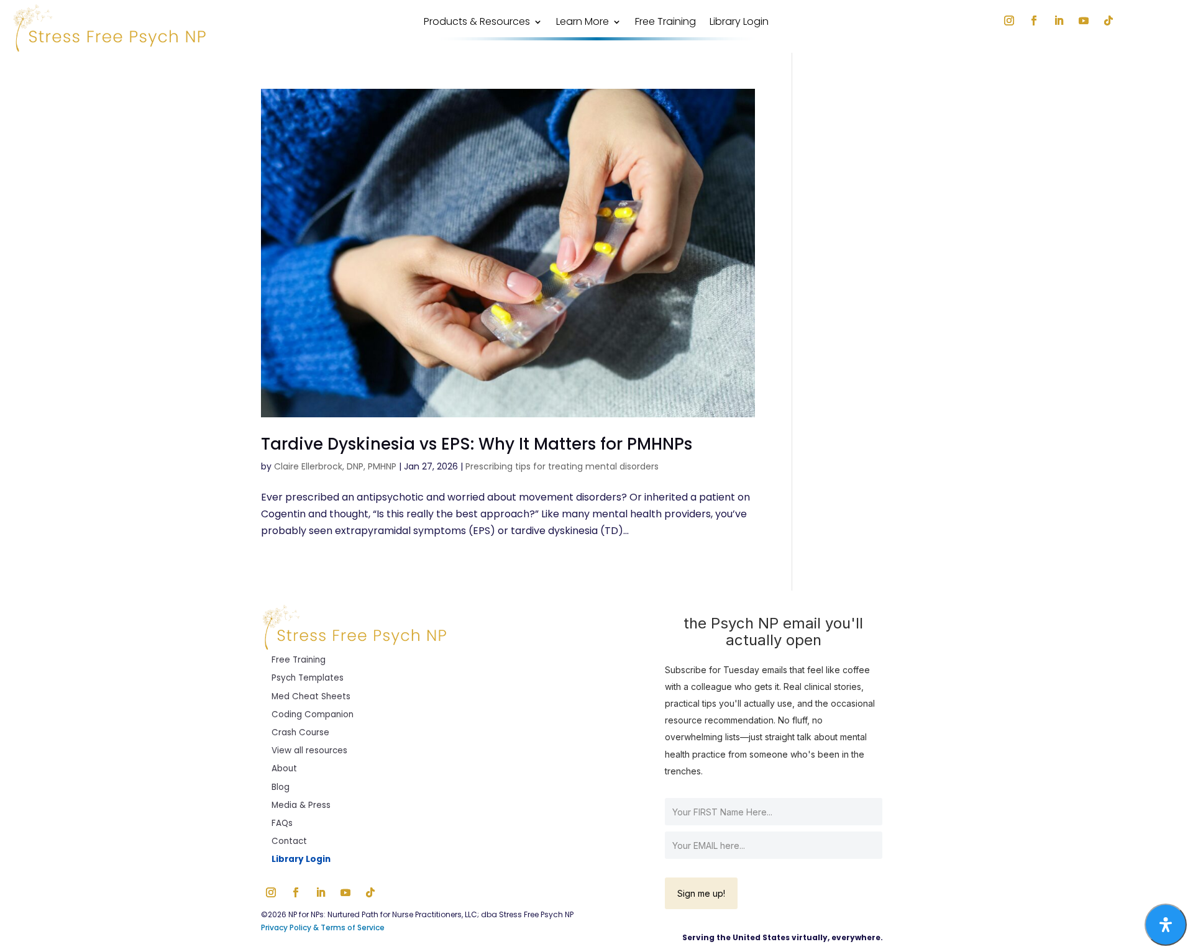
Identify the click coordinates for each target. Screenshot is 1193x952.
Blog (281, 787)
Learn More (582, 23)
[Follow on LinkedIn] (1059, 20)
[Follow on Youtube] (1084, 20)
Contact (289, 841)
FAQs (282, 823)
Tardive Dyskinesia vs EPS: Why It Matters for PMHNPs (476, 444)
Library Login (739, 23)
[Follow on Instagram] (1009, 20)
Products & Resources (477, 23)
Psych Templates (308, 678)
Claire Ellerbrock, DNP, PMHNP (335, 466)
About (284, 768)
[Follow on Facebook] (1034, 20)
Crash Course (300, 732)
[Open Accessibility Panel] (1166, 925)
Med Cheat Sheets (311, 696)
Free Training (665, 23)
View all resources (309, 750)
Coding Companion (313, 714)
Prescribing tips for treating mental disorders (562, 466)
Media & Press (301, 805)
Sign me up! (701, 893)
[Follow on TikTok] (1108, 20)
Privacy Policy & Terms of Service (323, 927)
